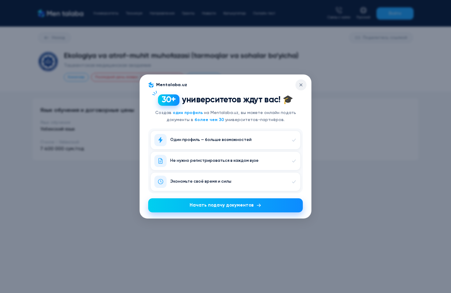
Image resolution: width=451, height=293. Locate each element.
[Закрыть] (300, 84)
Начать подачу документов (222, 205)
